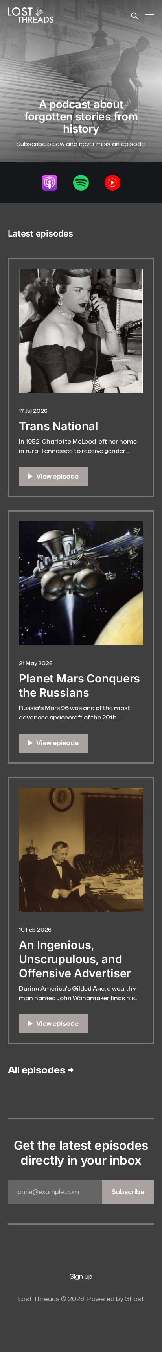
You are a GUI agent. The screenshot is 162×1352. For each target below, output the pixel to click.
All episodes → (41, 1070)
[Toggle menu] (149, 16)
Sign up (81, 1277)
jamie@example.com (80, 1192)
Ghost (134, 1299)
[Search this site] (134, 16)
